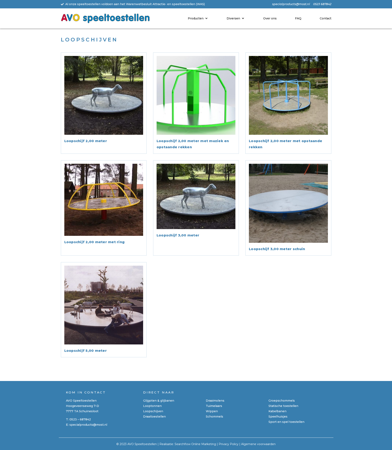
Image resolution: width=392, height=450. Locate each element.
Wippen (212, 411)
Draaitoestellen (154, 416)
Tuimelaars (214, 406)
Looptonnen (152, 406)
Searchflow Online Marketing (195, 444)
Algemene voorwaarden (258, 444)
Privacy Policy (228, 444)
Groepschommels (281, 400)
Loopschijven (153, 411)
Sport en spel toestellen (286, 422)
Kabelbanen (277, 411)
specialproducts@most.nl (88, 425)
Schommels (214, 416)
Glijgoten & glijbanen (158, 400)
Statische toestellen (283, 406)
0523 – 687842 (80, 419)
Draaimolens (215, 400)
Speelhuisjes (277, 416)
